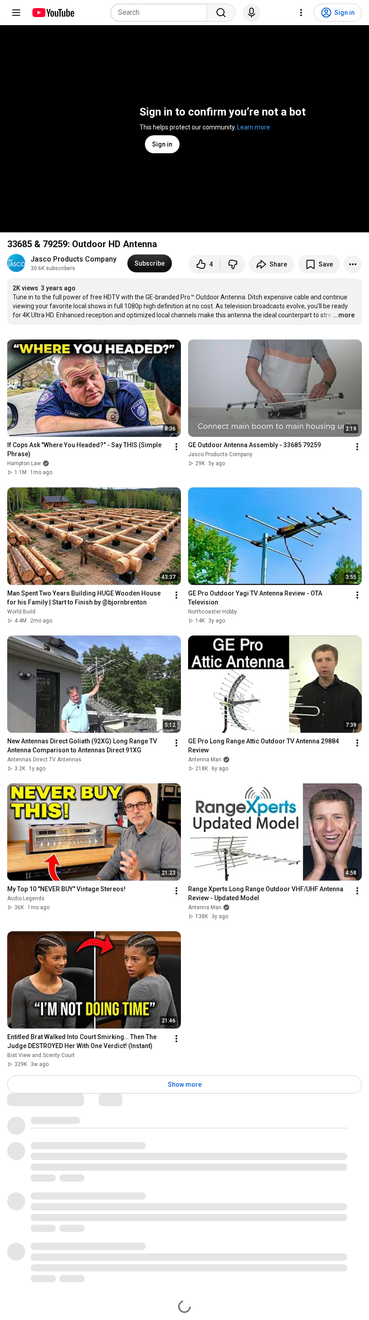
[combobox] (161, 12)
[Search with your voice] (252, 13)
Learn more (253, 127)
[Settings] (301, 12)
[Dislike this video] (232, 264)
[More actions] (353, 264)
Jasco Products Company (74, 259)
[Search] (221, 13)
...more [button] (344, 315)
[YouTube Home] (53, 12)
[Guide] (16, 12)
